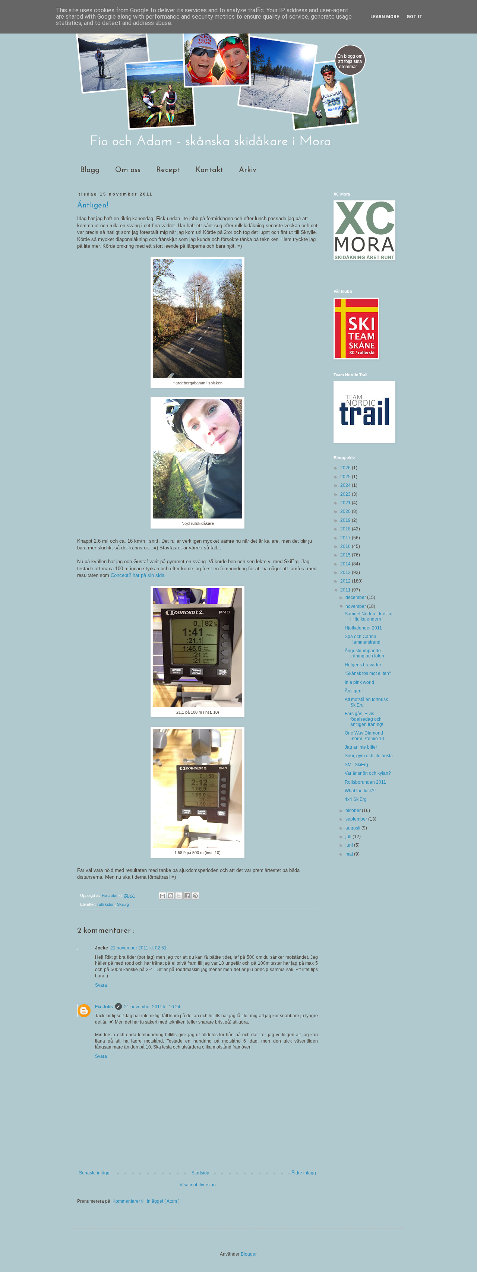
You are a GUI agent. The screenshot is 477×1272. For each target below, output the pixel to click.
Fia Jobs (104, 1006)
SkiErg (123, 904)
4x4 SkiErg (356, 799)
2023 (346, 494)
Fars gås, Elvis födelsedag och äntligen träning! (364, 719)
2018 (346, 529)
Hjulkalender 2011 (363, 628)
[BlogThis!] (170, 896)
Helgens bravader (363, 664)
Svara (101, 985)
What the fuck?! (360, 790)
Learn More (384, 16)
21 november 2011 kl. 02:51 (138, 948)
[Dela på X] (179, 896)
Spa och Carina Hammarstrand (362, 639)
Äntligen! (354, 691)
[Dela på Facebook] (187, 896)
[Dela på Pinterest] (195, 896)
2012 (346, 581)
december (356, 597)
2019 (346, 520)
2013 (346, 572)
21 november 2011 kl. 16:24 (152, 1006)
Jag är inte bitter (361, 747)
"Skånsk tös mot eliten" (368, 673)
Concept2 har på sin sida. (138, 575)
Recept (168, 170)
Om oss (127, 170)
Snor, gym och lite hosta (369, 755)
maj (349, 854)
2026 (346, 467)
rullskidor (106, 904)
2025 (346, 476)
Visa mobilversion (198, 1184)
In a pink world (359, 682)
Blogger (248, 1254)
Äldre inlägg (303, 1173)
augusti (353, 828)
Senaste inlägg (94, 1173)
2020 (346, 511)
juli (349, 836)
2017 (346, 537)
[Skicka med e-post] (162, 896)
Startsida (200, 1173)
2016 (346, 546)
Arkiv (247, 170)
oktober (353, 810)
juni (349, 845)
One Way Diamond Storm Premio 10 (364, 735)
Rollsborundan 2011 (365, 782)
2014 (346, 564)
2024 (346, 485)
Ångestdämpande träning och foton (364, 653)
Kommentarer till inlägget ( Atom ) (146, 1201)
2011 (346, 590)
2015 (346, 555)
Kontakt (209, 170)
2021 (346, 502)
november (356, 606)
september (356, 819)
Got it (415, 16)
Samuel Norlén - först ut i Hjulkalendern (368, 616)
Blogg (89, 170)
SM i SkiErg (356, 764)
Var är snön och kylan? (368, 773)
